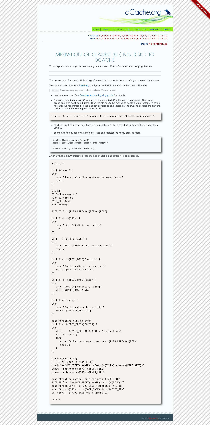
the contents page (158, 44)
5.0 (97, 38)
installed (83, 85)
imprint (168, 29)
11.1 (161, 36)
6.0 (106, 36)
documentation (121, 29)
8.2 (131, 36)
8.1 (128, 36)
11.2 (165, 36)
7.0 (116, 36)
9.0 (135, 36)
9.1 (138, 36)
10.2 (153, 36)
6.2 (113, 36)
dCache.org (153, 418)
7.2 (122, 36)
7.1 (119, 36)
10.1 (149, 36)
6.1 (109, 36)
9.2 (141, 36)
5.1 (100, 36)
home (96, 29)
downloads (139, 29)
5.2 (103, 36)
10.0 (144, 36)
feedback (155, 29)
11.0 (157, 36)
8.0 (125, 36)
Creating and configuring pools (96, 95)
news (105, 29)
